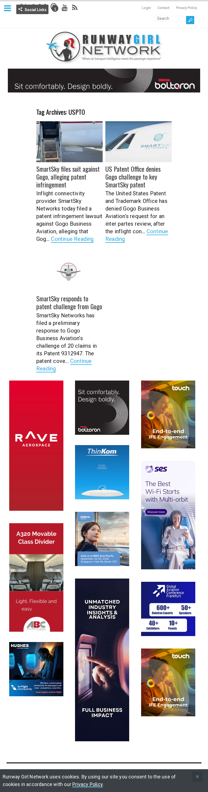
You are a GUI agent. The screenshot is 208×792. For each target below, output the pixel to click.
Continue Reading (72, 239)
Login (146, 8)
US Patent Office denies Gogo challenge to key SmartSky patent (133, 176)
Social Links (36, 10)
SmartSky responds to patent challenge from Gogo (69, 302)
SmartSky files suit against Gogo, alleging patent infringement (68, 176)
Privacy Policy (186, 8)
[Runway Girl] (104, 60)
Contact (163, 8)
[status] (197, 777)
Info (54, 8)
